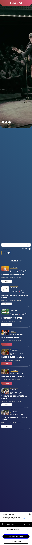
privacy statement (23, 519)
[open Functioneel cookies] (29, 524)
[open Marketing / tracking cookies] (29, 530)
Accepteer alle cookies (16, 536)
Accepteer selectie (16, 541)
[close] (30, 514)
